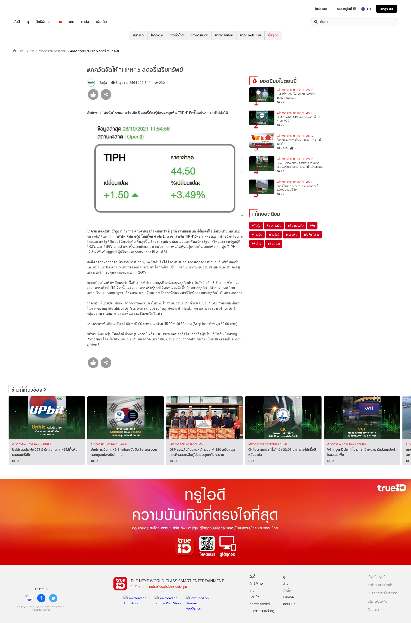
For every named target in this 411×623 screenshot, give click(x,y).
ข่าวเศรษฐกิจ (224, 35)
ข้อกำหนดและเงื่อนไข (380, 585)
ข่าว (32, 51)
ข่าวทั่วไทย (177, 35)
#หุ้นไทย (256, 243)
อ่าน (59, 21)
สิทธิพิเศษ (43, 21)
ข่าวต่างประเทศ (250, 35)
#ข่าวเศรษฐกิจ (295, 225)
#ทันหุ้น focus (311, 234)
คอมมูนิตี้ (289, 604)
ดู (28, 21)
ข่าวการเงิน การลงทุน (52, 51)
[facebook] (41, 598)
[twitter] (53, 598)
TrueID (26, 9)
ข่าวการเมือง (199, 35)
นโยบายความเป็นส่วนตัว (382, 593)
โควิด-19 (157, 35)
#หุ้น (312, 225)
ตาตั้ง (85, 21)
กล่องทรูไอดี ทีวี (346, 9)
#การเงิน (257, 234)
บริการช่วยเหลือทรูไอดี (264, 610)
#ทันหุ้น (256, 225)
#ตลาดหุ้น (291, 234)
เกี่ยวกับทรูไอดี (376, 577)
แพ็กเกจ (288, 597)
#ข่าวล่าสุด (274, 243)
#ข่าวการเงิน (274, 225)
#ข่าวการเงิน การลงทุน (291, 90)
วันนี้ (17, 21)
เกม (71, 21)
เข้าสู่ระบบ (386, 8)
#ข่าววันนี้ (273, 234)
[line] (29, 598)
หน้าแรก (138, 35)
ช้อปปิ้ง (254, 597)
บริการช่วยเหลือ (377, 601)
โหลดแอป (321, 9)
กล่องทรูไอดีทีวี (259, 604)
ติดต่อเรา (373, 610)
